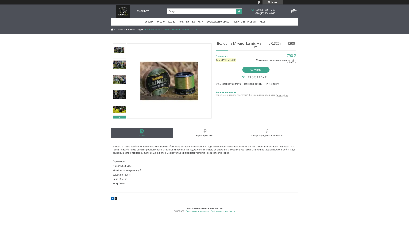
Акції (263, 22)
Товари (119, 29)
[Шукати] (239, 11)
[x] (116, 199)
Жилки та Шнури (134, 29)
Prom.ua (220, 208)
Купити (257, 70)
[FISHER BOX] (123, 11)
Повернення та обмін (244, 22)
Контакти (197, 22)
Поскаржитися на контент (197, 211)
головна (148, 22)
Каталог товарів (166, 22)
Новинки (183, 22)
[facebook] (112, 199)
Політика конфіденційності (223, 211)
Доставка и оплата (217, 22)
